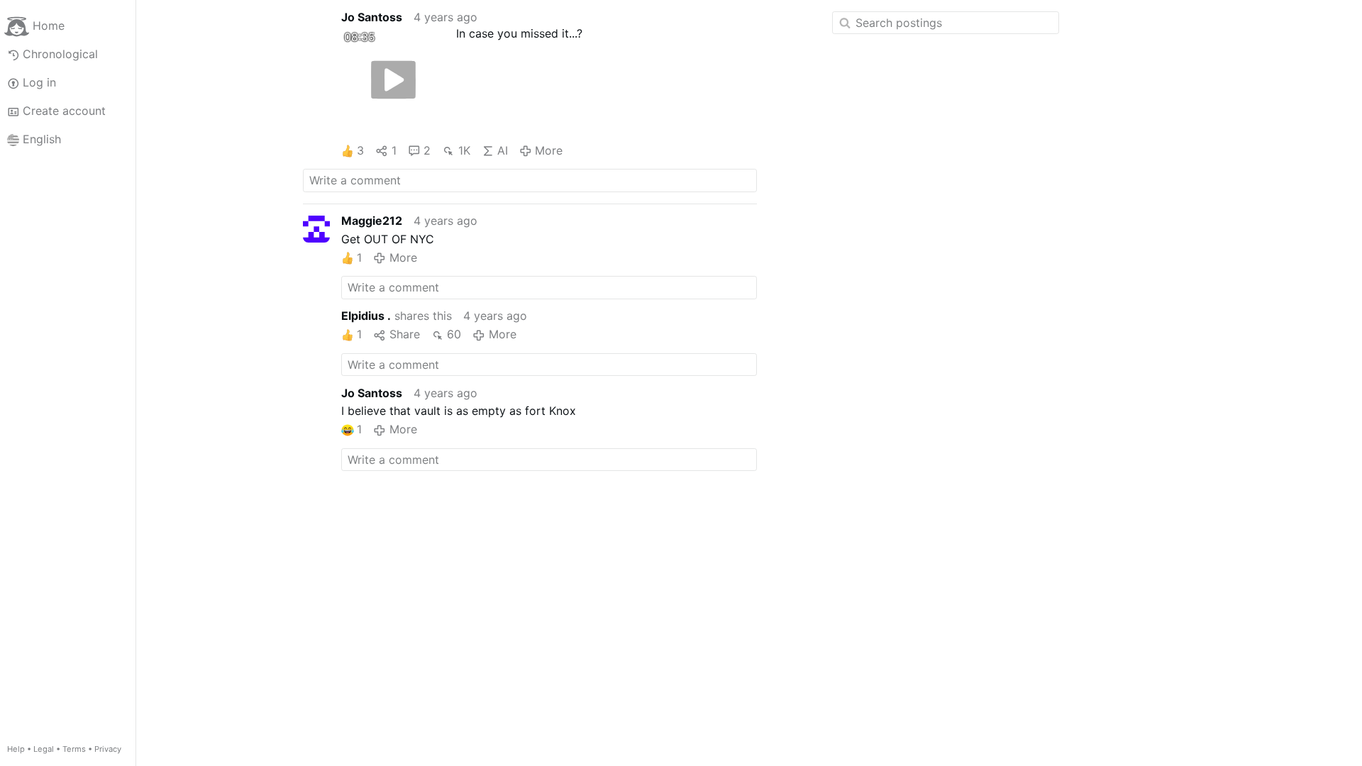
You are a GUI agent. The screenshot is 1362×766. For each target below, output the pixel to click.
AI (502, 150)
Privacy (107, 749)
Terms (74, 749)
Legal (43, 749)
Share (404, 334)
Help (16, 749)
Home (49, 25)
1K (464, 150)
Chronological (60, 54)
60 (454, 334)
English (42, 139)
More (549, 150)
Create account (64, 111)
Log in (39, 82)
